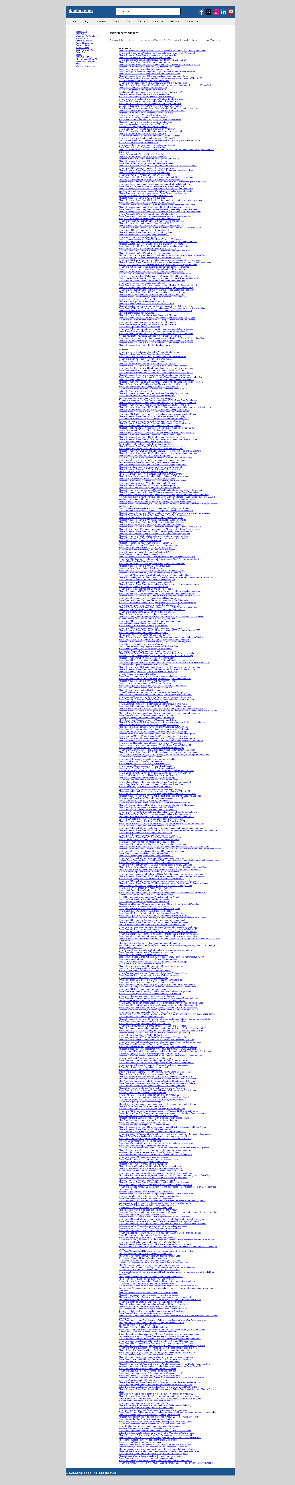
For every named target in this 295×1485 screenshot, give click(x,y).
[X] (208, 12)
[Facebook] (201, 12)
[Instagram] (216, 12)
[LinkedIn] (223, 12)
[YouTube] (231, 12)
